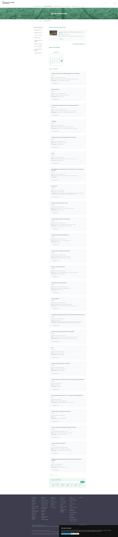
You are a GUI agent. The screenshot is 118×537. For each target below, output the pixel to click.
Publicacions (62, 497)
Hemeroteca (53, 503)
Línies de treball (72, 503)
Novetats (71, 505)
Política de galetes (46, 533)
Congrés (68, 484)
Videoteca (52, 505)
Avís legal (57, 533)
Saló (71, 485)
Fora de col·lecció (63, 501)
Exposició (75, 484)
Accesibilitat (53, 533)
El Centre (52, 500)
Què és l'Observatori (73, 500)
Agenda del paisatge (47, 20)
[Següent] (56, 475)
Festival (80, 484)
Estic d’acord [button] (64, 533)
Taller (79, 485)
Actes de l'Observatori (55, 484)
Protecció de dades (73, 519)
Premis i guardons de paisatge (38, 50)
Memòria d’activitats (73, 512)
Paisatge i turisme (37, 37)
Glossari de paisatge (37, 52)
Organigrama (72, 514)
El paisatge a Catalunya (34, 498)
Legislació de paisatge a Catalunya (34, 518)
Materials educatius (38, 35)
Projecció (67, 485)
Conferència (63, 484)
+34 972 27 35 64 (47, 531)
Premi (57, 485)
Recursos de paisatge (38, 20)
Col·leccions (62, 499)
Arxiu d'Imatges (53, 507)
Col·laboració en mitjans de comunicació (63, 510)
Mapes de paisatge (35, 506)
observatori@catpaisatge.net (55, 531)
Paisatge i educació (37, 32)
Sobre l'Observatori (72, 498)
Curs (71, 484)
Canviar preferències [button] (75, 533)
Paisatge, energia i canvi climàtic (38, 41)
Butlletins (62, 504)
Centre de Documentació (53, 498)
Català (114, 3)
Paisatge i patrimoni (37, 30)
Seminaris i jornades (73, 507)
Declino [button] (69, 533)
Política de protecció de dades (37, 533)
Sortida (75, 485)
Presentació (62, 485)
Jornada (53, 485)
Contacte (81, 497)
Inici (32, 20)
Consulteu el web (56, 83)
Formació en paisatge (38, 46)
